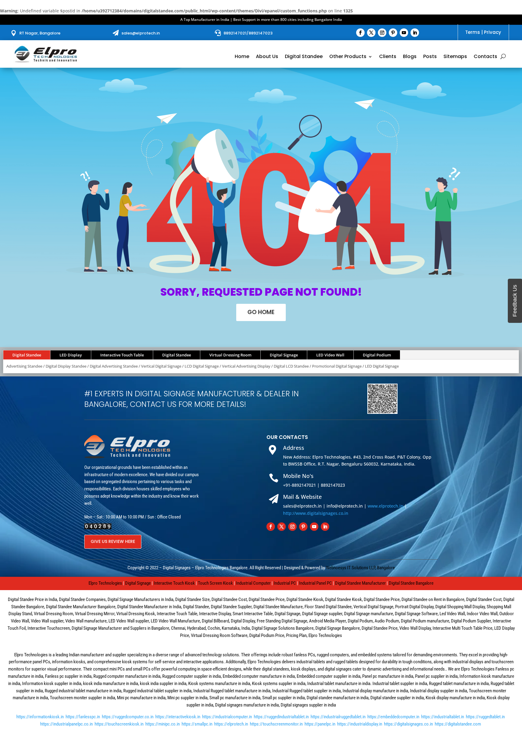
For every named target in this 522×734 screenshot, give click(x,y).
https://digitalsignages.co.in (408, 724)
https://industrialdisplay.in (359, 724)
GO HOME (261, 312)
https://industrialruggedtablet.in (338, 716)
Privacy (492, 32)
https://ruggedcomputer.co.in (127, 716)
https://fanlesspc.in (83, 716)
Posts (430, 57)
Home (242, 57)
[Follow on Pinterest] (393, 32)
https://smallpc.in (197, 724)
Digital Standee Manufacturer (360, 583)
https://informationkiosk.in (40, 716)
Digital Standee (304, 57)
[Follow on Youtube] (404, 32)
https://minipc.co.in (162, 724)
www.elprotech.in (385, 506)
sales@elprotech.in (140, 33)
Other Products (347, 57)
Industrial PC (285, 583)
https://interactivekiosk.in (177, 716)
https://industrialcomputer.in (227, 716)
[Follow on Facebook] (360, 32)
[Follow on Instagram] (382, 32)
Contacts (485, 57)
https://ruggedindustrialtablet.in (281, 716)
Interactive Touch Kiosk (174, 583)
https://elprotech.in (231, 724)
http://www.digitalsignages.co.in (315, 513)
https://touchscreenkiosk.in (119, 724)
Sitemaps (455, 57)
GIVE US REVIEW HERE (113, 541)
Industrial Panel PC (315, 583)
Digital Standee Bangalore (411, 583)
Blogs (410, 57)
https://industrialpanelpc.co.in (66, 724)
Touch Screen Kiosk (215, 583)
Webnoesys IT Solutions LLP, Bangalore (360, 567)
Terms (472, 32)
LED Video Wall (330, 355)
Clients (387, 57)
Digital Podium (377, 355)
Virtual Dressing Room (230, 355)
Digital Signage (284, 355)
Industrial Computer (253, 583)
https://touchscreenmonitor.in (276, 724)
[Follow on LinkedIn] (415, 32)
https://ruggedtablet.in (485, 716)
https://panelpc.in (319, 724)
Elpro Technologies (105, 583)
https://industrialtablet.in (442, 716)
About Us (267, 57)
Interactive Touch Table (122, 355)
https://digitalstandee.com (458, 724)
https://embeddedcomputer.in (393, 716)
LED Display (71, 355)
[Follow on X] (371, 32)
